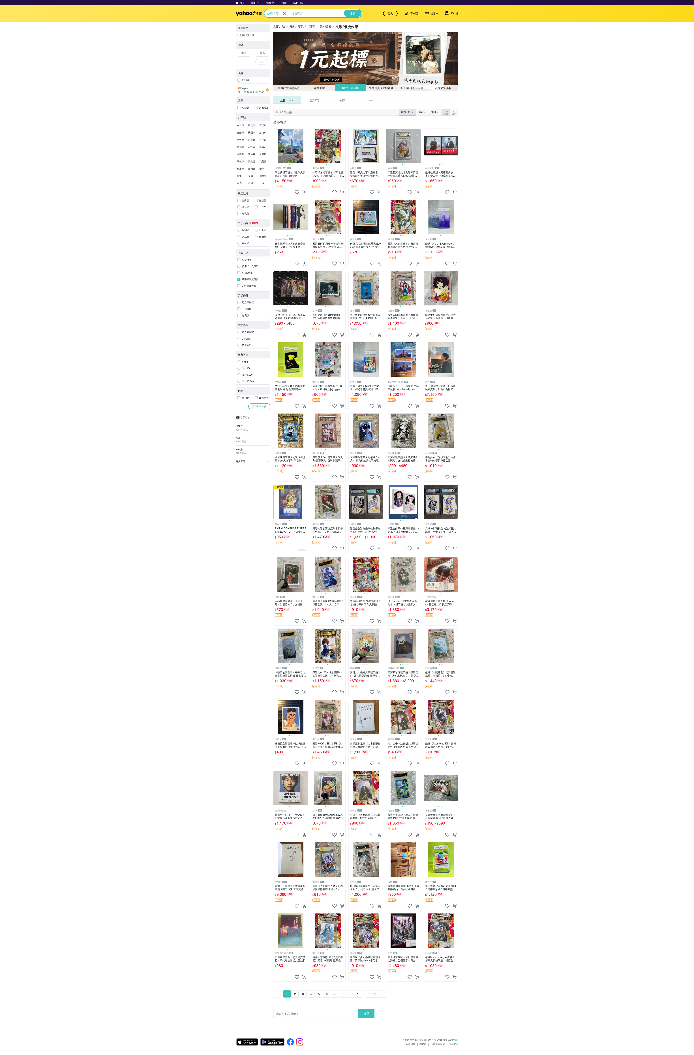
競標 (342, 100)
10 (358, 994)
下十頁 (372, 994)
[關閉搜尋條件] (284, 13)
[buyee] (253, 90)
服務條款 (410, 1044)
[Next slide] (305, 145)
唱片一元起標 (350, 88)
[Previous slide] (275, 145)
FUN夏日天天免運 (412, 88)
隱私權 (423, 1044)
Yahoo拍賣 (249, 13)
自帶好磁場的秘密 (288, 88)
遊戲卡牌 (319, 88)
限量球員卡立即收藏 (381, 88)
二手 (369, 100)
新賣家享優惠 (443, 88)
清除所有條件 (259, 406)
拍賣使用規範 (438, 1044)
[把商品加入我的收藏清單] (297, 192)
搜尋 (366, 1013)
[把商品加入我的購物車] (304, 192)
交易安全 (453, 1044)
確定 (261, 61)
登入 (390, 13)
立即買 (314, 100)
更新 (455, 1039)
